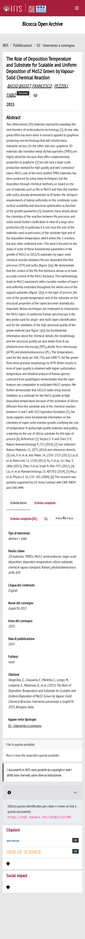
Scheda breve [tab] (18, 502)
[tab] (46, 519)
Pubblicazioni (22, 45)
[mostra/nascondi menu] (76, 8)
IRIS (5, 45)
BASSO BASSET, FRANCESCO (29, 86)
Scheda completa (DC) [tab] (23, 518)
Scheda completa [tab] (44, 502)
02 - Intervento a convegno (56, 45)
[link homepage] (14, 8)
